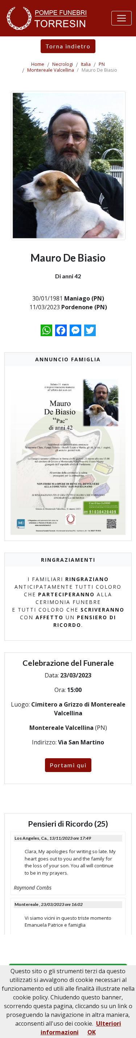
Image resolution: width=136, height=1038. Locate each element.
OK (91, 1032)
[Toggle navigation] (121, 18)
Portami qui (68, 764)
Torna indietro (68, 46)
